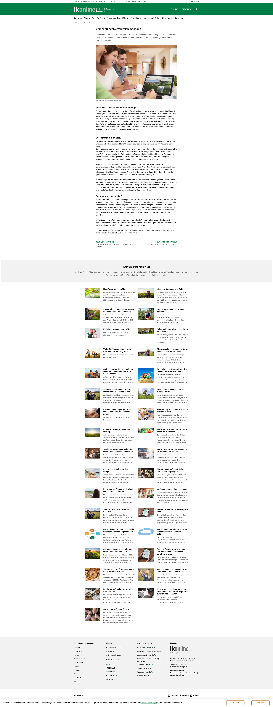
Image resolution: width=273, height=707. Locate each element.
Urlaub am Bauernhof (144, 672)
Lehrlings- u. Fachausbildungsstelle (149, 651)
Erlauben (260, 703)
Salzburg (77, 666)
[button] (175, 9)
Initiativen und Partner (113, 655)
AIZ (107, 664)
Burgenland (78, 651)
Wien (144, 1)
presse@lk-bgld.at (181, 667)
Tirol (134, 1)
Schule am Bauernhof (144, 664)
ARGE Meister (110, 672)
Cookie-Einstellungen (177, 675)
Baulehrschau (110, 675)
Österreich (97, 1)
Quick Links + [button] (194, 1)
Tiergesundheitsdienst (144, 668)
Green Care (110, 679)
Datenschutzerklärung (177, 673)
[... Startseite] (94, 9)
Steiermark (77, 670)
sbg (123, 1)
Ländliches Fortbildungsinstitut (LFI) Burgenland (149, 660)
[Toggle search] (197, 9)
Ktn (111, 1)
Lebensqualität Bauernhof (146, 655)
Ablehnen (235, 703)
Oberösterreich (79, 662)
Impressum (174, 671)
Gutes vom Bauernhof (144, 644)
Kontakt (181, 671)
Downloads (110, 651)
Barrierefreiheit (191, 673)
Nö (115, 1)
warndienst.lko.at (143, 676)
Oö (119, 1)
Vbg (139, 1)
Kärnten (76, 655)
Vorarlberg (77, 677)
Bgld (106, 1)
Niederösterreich (79, 659)
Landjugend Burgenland (145, 647)
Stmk (128, 1)
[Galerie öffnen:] (136, 72)
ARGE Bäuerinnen (112, 668)
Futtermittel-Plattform (113, 647)
